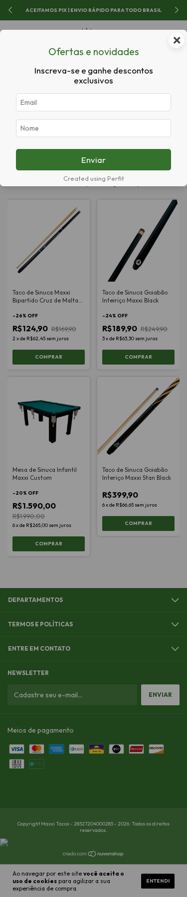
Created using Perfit (93, 178)
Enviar (93, 159)
